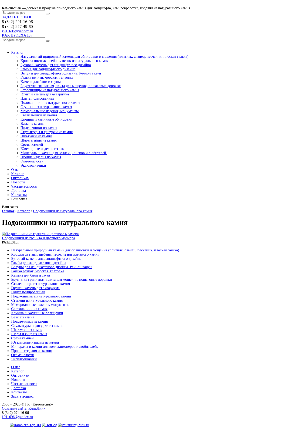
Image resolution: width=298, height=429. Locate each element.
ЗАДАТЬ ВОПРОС (17, 17)
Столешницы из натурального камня (49, 90)
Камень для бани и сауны (40, 82)
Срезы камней (31, 144)
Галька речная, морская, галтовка (46, 77)
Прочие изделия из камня (40, 157)
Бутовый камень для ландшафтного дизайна (55, 65)
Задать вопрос (22, 396)
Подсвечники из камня (38, 128)
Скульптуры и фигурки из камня (46, 132)
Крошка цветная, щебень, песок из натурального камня (64, 61)
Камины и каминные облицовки (46, 119)
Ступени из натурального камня (46, 107)
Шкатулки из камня (36, 136)
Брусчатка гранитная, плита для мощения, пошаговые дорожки (70, 86)
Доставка (18, 191)
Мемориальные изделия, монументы (49, 111)
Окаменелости (32, 161)
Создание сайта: (23, 408)
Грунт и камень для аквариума (44, 94)
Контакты (19, 195)
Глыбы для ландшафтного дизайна (47, 69)
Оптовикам (20, 178)
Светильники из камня (38, 115)
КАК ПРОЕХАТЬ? (17, 35)
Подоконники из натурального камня (50, 103)
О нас (15, 170)
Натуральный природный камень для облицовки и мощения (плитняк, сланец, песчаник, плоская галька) (104, 56)
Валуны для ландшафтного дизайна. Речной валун (60, 73)
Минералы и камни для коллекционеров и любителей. (63, 153)
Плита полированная (37, 98)
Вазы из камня (32, 123)
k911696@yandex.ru (17, 31)
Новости (18, 182)
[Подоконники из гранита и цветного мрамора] (40, 234)
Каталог (17, 52)
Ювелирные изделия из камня (44, 149)
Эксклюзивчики (33, 165)
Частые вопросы (24, 186)
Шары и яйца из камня (38, 140)
